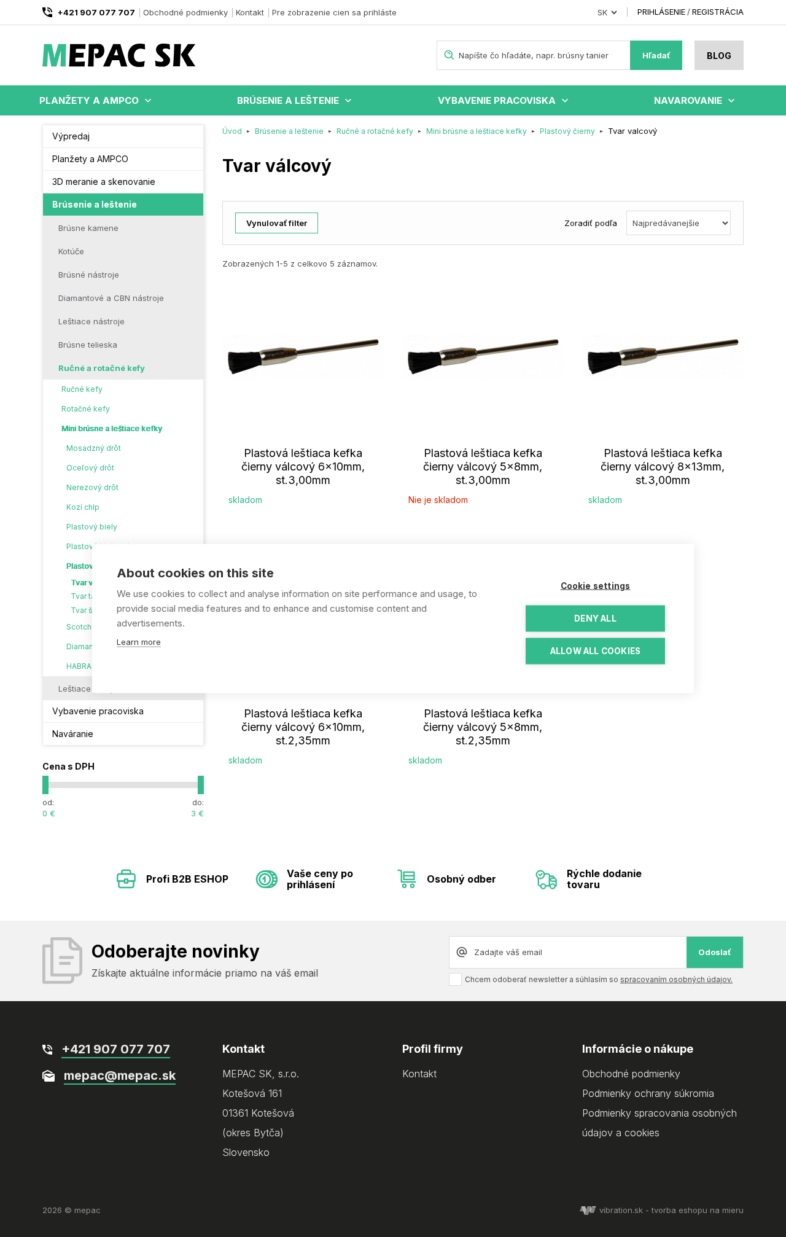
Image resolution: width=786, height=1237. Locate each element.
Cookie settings (596, 586)
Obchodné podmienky (185, 12)
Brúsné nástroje (88, 274)
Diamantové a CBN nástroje (111, 298)
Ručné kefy (82, 389)
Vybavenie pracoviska (497, 100)
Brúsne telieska (87, 344)
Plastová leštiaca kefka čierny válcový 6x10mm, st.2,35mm (303, 727)
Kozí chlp (82, 507)
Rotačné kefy (85, 408)
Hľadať (656, 55)
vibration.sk (621, 1210)
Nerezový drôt (92, 487)
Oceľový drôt (90, 467)
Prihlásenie (661, 12)
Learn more (139, 642)
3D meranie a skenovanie (103, 181)
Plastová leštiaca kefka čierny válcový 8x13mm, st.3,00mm (663, 466)
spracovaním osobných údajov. (676, 979)
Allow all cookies (595, 651)
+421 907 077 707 (96, 12)
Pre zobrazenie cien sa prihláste (334, 12)
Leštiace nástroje (91, 321)
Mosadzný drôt (93, 448)
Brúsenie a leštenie (288, 100)
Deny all (595, 618)
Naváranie (72, 733)
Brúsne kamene (88, 228)
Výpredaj (71, 136)
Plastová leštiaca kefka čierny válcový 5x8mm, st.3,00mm (482, 466)
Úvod (232, 131)
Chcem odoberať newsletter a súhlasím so (599, 979)
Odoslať (714, 952)
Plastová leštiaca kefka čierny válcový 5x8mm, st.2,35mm (482, 727)
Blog (719, 55)
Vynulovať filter (276, 223)
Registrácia (718, 12)
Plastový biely (91, 526)
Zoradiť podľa (590, 223)
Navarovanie (688, 100)
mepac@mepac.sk (120, 1075)
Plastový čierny (567, 131)
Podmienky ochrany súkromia (648, 1093)
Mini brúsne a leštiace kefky (111, 428)
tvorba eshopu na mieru (698, 1210)
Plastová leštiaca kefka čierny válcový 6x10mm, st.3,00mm (303, 466)
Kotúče (71, 251)
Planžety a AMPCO (89, 100)
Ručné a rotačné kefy (101, 368)
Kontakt (250, 12)
